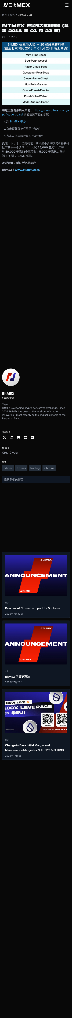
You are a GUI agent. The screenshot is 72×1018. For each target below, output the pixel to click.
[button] (67, 5)
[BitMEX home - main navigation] (16, 5)
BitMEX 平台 (18, 121)
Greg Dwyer (10, 452)
